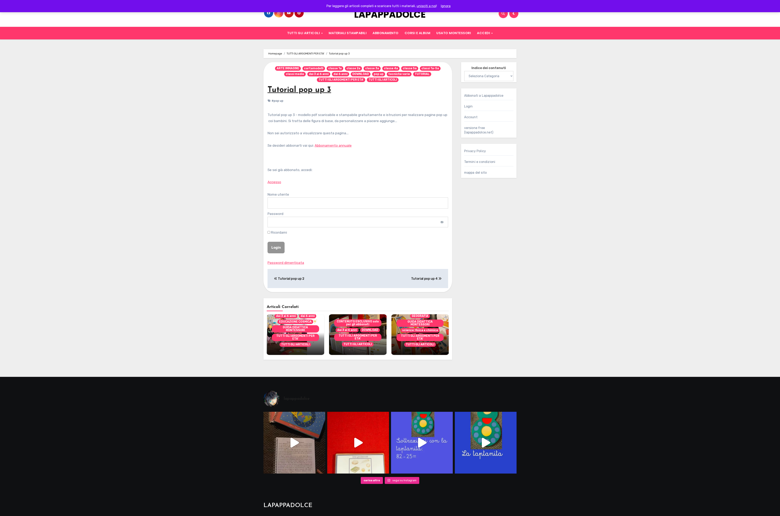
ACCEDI (484, 33)
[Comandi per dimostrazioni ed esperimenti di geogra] (358, 443)
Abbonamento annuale (333, 145)
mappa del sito (475, 173)
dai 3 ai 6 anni (319, 74)
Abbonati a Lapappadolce (484, 96)
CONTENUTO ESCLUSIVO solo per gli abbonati (358, 323)
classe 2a (353, 68)
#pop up (277, 101)
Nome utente (278, 194)
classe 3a (372, 68)
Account (471, 117)
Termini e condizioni (479, 162)
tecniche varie (399, 74)
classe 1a (335, 68)
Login (468, 106)
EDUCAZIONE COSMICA (295, 321)
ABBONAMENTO (386, 33)
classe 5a (410, 68)
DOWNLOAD (360, 74)
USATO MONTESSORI (453, 33)
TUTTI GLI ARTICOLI (304, 33)
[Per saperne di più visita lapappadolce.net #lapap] (422, 443)
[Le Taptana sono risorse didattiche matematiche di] (486, 443)
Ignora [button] (446, 6)
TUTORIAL (422, 74)
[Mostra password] (442, 222)
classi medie (295, 74)
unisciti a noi (426, 6)
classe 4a (391, 68)
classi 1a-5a (430, 68)
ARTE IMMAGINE (288, 68)
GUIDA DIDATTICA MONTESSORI (295, 329)
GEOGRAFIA (420, 316)
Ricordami (278, 232)
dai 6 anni (341, 74)
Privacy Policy (475, 151)
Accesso (274, 182)
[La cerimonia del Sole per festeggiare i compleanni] (294, 443)
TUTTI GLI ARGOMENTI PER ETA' (341, 79)
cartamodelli (313, 68)
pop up (379, 74)
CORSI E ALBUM (417, 33)
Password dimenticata (286, 263)
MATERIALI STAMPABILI (347, 33)
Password (275, 214)
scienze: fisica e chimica (420, 330)
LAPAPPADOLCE (390, 14)
